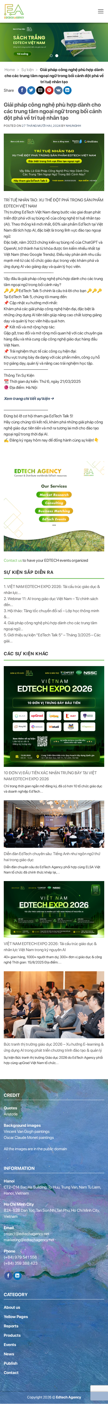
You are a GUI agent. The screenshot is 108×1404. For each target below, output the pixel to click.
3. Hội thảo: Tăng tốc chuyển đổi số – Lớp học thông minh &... (51, 613)
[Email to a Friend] (40, 90)
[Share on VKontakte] (58, 90)
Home (10, 69)
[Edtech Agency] (15, 11)
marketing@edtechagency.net (29, 1239)
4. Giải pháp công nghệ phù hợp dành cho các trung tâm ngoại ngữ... (50, 625)
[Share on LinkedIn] (67, 90)
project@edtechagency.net (26, 1233)
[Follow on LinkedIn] (17, 1276)
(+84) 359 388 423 (20, 1263)
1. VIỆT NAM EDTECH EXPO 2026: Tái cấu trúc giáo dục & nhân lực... (52, 589)
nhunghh (73, 126)
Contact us (13, 560)
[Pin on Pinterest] (49, 90)
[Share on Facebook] (22, 90)
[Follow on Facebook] (8, 1276)
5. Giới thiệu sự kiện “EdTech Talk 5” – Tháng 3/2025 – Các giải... (52, 638)
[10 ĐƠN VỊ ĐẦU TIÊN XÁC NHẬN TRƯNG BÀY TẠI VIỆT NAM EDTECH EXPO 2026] (54, 716)
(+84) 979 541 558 (20, 1257)
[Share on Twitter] (31, 90)
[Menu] (100, 11)
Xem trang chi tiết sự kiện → (29, 398)
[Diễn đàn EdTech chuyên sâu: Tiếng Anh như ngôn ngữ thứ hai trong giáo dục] (54, 824)
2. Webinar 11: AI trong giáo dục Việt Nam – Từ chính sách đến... (51, 601)
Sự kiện (27, 69)
